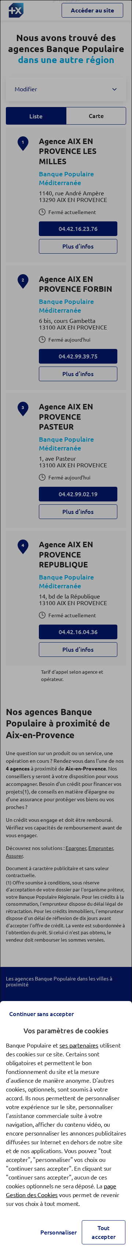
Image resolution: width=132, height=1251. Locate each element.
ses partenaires (78, 1045)
